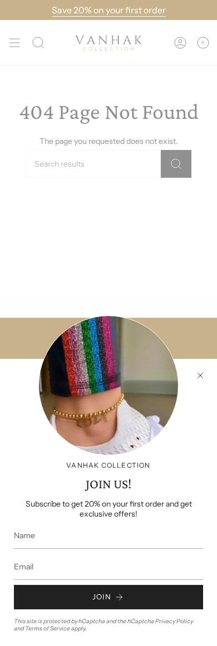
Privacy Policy (174, 621)
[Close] (200, 375)
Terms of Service (47, 628)
